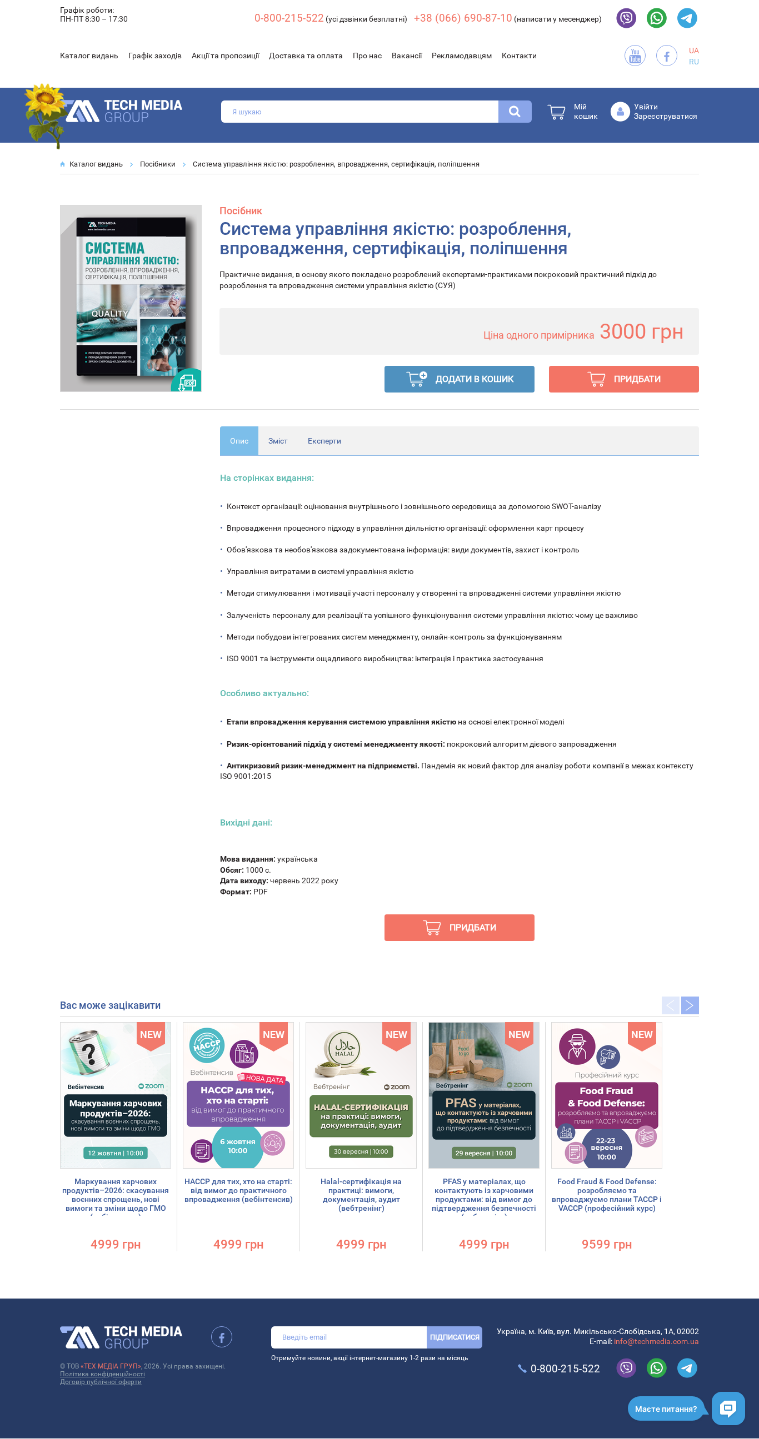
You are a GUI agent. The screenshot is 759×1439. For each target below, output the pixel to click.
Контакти (519, 55)
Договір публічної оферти (101, 1382)
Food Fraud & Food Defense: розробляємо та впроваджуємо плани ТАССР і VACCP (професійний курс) (607, 1194)
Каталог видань (89, 55)
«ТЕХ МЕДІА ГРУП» (111, 1366)
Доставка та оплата (306, 55)
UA (694, 50)
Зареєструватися (665, 116)
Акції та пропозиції (225, 55)
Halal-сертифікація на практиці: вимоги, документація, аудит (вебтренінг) (361, 1194)
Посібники (158, 164)
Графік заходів (155, 55)
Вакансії (407, 55)
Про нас (367, 55)
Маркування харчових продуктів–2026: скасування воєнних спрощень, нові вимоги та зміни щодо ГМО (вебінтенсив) (115, 1199)
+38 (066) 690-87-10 (463, 18)
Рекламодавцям (462, 55)
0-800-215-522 (289, 18)
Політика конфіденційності (102, 1374)
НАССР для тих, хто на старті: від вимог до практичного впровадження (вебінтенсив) (238, 1190)
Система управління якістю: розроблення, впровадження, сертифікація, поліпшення (336, 164)
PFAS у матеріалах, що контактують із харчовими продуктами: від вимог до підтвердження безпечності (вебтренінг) (484, 1199)
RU (694, 61)
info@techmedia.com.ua (656, 1341)
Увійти (646, 106)
